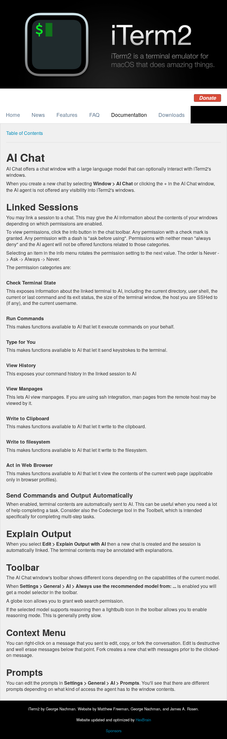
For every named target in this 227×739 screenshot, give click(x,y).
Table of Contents (24, 133)
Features (66, 114)
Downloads (171, 114)
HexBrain (143, 719)
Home (13, 114)
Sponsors (113, 730)
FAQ (94, 114)
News (38, 114)
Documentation (129, 114)
